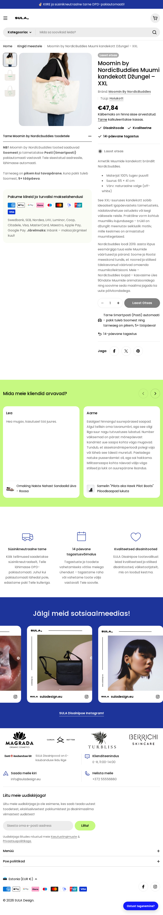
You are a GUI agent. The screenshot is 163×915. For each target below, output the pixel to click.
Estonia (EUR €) (21, 879)
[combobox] (81, 32)
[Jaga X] (126, 351)
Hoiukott (116, 98)
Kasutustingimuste (64, 837)
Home (7, 46)
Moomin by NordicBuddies (130, 91)
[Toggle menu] (5, 18)
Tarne (102, 119)
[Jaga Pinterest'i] (138, 351)
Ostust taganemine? (141, 906)
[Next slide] (155, 393)
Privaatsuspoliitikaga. (17, 841)
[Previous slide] (143, 393)
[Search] (154, 32)
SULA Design (24, 900)
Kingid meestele (29, 46)
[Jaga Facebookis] (114, 351)
